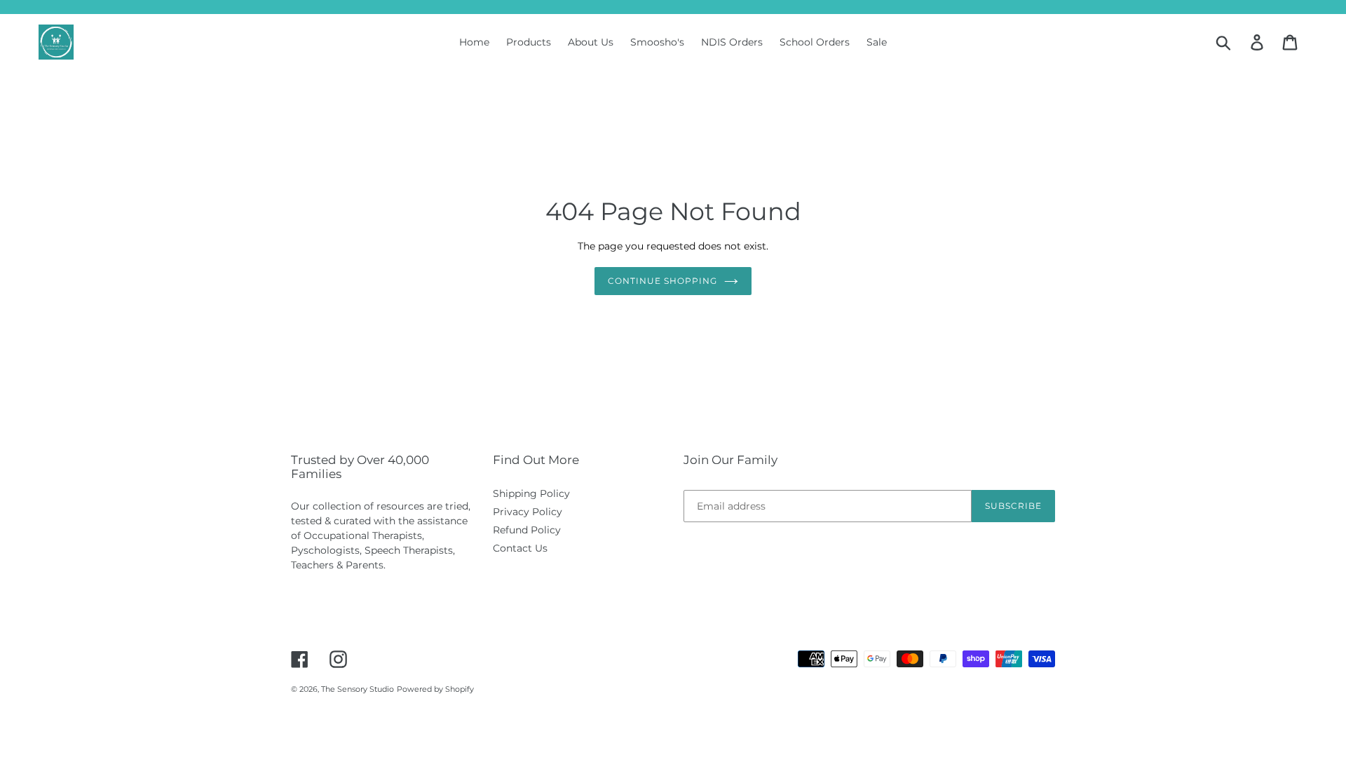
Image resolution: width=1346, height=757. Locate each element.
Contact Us (520, 548)
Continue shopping (662, 280)
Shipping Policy (531, 493)
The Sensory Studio (357, 689)
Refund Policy (527, 530)
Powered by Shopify (435, 689)
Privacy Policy (527, 511)
